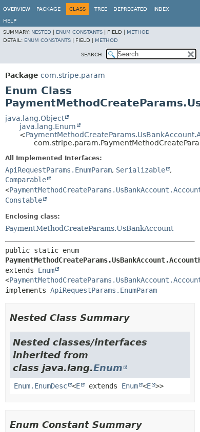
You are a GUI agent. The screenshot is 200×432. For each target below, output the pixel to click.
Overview (16, 9)
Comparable (25, 180)
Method (138, 32)
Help (9, 21)
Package (48, 9)
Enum (46, 270)
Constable (23, 200)
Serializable (140, 170)
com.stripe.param (73, 75)
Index (161, 9)
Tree (100, 9)
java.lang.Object (34, 118)
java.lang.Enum (47, 126)
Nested (41, 32)
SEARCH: (92, 54)
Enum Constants (79, 32)
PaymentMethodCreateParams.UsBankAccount (89, 228)
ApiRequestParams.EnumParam (58, 170)
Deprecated (130, 9)
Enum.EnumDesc (40, 386)
